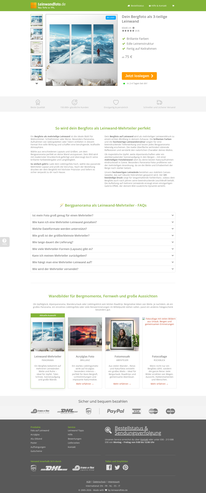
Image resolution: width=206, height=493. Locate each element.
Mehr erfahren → (85, 383)
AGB (88, 481)
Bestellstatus (137, 5)
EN (101, 485)
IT (119, 485)
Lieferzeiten (74, 442)
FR (106, 485)
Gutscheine (36, 451)
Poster (34, 442)
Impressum (114, 481)
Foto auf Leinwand (40, 430)
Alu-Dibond (36, 438)
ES (115, 485)
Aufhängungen (38, 447)
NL (110, 485)
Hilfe (70, 434)
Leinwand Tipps (76, 430)
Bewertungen (74, 438)
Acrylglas (35, 434)
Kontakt (72, 447)
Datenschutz (99, 481)
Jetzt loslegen (137, 76)
